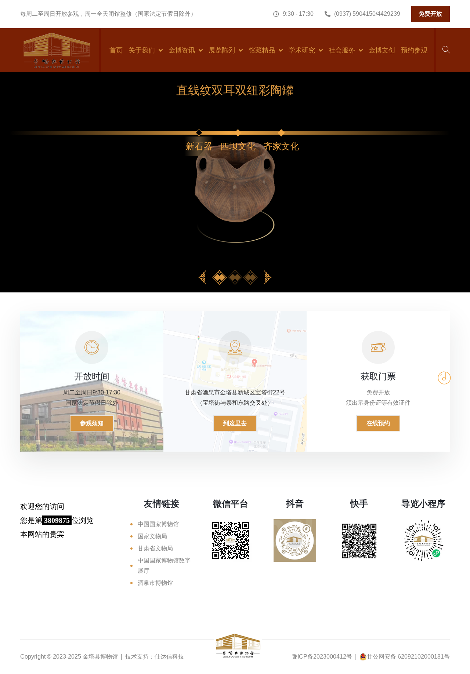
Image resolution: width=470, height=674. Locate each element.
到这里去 (235, 423)
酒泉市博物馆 (155, 583)
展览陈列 (222, 50)
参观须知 (92, 423)
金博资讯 (182, 50)
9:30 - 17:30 (298, 14)
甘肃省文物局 (155, 548)
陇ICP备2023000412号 (322, 656)
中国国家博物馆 (158, 524)
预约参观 (414, 50)
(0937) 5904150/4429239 (367, 14)
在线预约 (378, 423)
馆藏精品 (262, 50)
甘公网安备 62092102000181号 (408, 656)
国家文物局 (152, 536)
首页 (116, 50)
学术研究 (302, 50)
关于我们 (142, 50)
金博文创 (382, 50)
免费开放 (430, 14)
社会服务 (342, 50)
